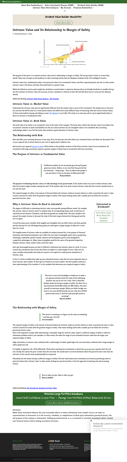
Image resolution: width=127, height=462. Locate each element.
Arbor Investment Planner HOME (59, 5)
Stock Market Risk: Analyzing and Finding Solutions (62, 446)
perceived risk (89, 349)
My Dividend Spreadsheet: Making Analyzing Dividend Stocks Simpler (64, 448)
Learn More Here (63, 23)
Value (30, 34)
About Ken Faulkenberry (32, 5)
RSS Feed (55, 441)
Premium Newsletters (82, 8)
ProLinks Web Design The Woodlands (53, 459)
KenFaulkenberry (21, 34)
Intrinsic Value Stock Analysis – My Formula (52, 8)
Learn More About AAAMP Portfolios (63, 403)
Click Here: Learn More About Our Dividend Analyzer (103, 217)
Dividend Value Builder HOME (91, 5)
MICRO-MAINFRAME (37, 459)
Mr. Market (53, 113)
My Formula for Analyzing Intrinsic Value (42, 388)
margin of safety (38, 146)
